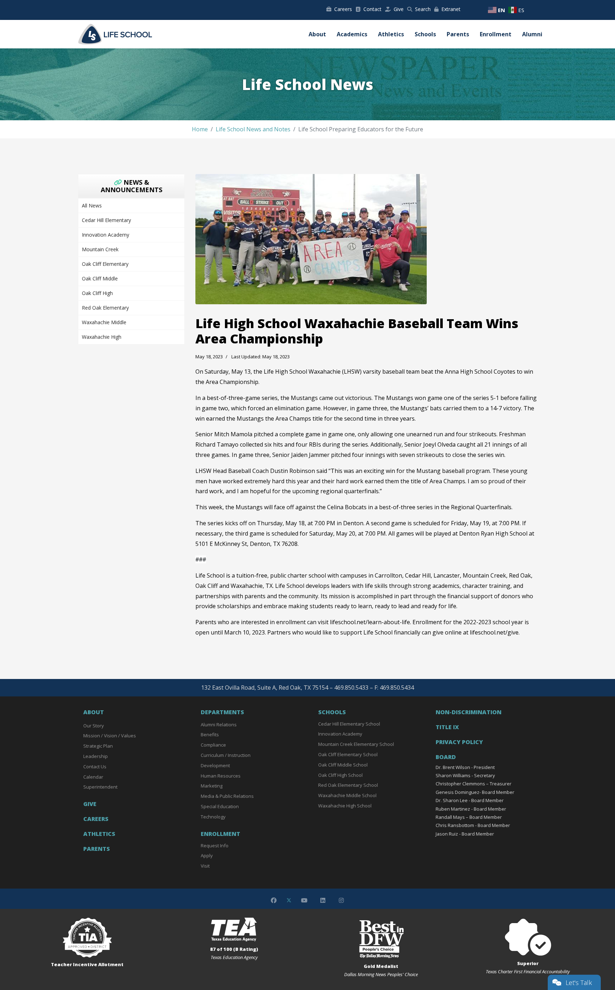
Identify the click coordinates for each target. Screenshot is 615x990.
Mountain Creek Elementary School (356, 744)
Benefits (210, 734)
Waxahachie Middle (104, 322)
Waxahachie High (101, 336)
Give (399, 9)
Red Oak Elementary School (348, 785)
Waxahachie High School (345, 805)
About (317, 34)
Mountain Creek (100, 249)
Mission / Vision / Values (109, 735)
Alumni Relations (219, 724)
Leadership (95, 756)
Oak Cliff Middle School (343, 765)
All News (92, 205)
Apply (207, 855)
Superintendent (100, 787)
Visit (205, 866)
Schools (425, 34)
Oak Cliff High (97, 293)
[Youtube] (304, 900)
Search (423, 9)
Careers (343, 9)
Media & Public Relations (227, 796)
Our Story (93, 725)
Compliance (213, 745)
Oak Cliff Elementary (105, 263)
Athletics (391, 34)
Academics (352, 34)
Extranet (451, 9)
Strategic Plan (98, 746)
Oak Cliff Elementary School (348, 754)
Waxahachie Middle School (347, 795)
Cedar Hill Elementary (106, 220)
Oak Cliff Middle (100, 278)
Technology (213, 816)
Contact (372, 9)
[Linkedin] (322, 900)
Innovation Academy (105, 234)
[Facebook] (273, 900)
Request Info (214, 845)
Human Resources (221, 776)
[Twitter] (289, 900)
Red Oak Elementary (105, 307)
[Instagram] (341, 900)
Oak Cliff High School (340, 775)
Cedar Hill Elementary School (349, 724)
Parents (458, 34)
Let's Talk (579, 982)
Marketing (211, 786)
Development (215, 765)
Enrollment (495, 34)
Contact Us (94, 766)
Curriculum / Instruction (226, 755)
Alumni (532, 34)
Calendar (93, 777)
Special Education (220, 806)
